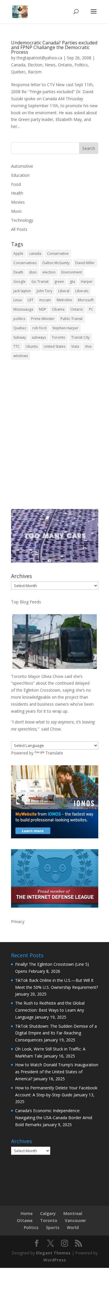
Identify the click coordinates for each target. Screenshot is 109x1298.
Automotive (22, 166)
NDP (42, 309)
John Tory (44, 290)
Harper (87, 281)
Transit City (80, 337)
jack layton (22, 290)
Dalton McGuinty (55, 262)
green (59, 281)
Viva (88, 346)
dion (33, 272)
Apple (18, 253)
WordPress (54, 1260)
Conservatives (25, 262)
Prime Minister (43, 318)
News (50, 65)
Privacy (17, 921)
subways (39, 337)
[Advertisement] (54, 439)
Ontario (65, 65)
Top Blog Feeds (26, 602)
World (73, 1227)
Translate (54, 753)
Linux (17, 299)
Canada (18, 65)
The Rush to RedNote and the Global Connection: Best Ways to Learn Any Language (50, 1010)
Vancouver (75, 1220)
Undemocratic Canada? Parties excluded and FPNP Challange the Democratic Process (54, 47)
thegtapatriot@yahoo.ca (39, 57)
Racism (35, 72)
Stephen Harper (65, 328)
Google (19, 281)
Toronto (58, 337)
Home (27, 1213)
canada (35, 253)
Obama (58, 309)
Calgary (48, 1213)
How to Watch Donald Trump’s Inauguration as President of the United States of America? (56, 1071)
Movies (18, 202)
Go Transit (40, 281)
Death (18, 272)
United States (54, 346)
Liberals (81, 290)
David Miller (85, 262)
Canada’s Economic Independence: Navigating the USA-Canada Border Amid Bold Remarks (53, 1117)
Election (35, 65)
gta (72, 281)
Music (16, 211)
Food (16, 184)
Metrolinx (64, 299)
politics (19, 318)
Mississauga (23, 309)
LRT (30, 299)
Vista (75, 346)
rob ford (39, 328)
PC (91, 309)
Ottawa (25, 1220)
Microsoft (86, 299)
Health (17, 193)
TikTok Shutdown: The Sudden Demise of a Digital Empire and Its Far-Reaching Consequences (56, 1033)
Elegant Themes (53, 1253)
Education (20, 175)
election (49, 272)
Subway (19, 337)
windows (20, 355)
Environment (71, 272)
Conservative (58, 253)
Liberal (63, 290)
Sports (52, 1227)
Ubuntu (32, 346)
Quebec (18, 72)
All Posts (19, 229)
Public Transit (71, 318)
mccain (45, 299)
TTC (16, 346)
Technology (22, 220)
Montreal (72, 1213)
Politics (81, 65)
